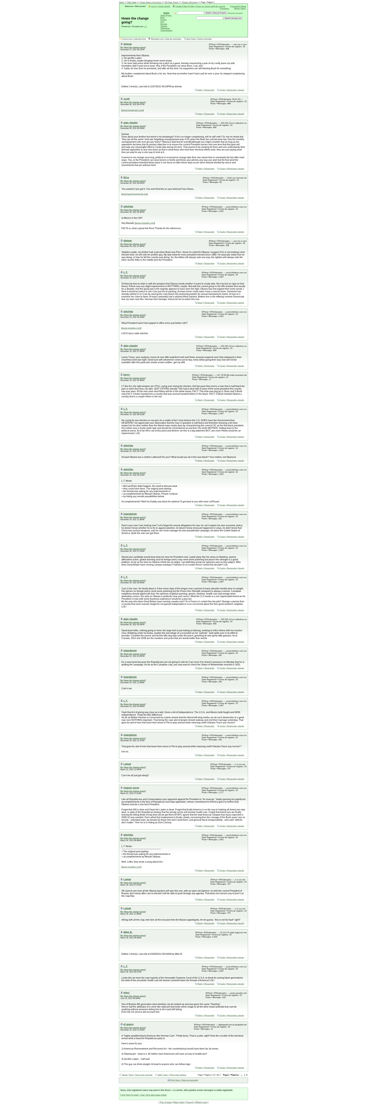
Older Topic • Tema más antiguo (171, 1075)
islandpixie (130, 513)
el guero (128, 1024)
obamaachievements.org (134, 194)
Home (121, 2)
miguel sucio (131, 787)
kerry (126, 374)
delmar (127, 43)
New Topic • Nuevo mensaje (199, 39)
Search (190, 1102)
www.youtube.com (145, 223)
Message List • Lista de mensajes (166, 39)
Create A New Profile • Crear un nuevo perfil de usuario (200, 6)
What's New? (240, 8)
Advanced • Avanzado (235, 13)
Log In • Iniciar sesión (160, 6)
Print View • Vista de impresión (184, 1080)
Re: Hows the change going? (133, 47)
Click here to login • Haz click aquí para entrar (143, 1095)
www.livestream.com (132, 110)
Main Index (131, 2)
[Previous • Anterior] (242, 1075)
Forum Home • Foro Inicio (150, 2)
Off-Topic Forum (171, 2)
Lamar (127, 763)
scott (126, 98)
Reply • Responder (205, 90)
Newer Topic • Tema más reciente (137, 1075)
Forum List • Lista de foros (134, 39)
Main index (179, 1102)
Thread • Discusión (189, 2)
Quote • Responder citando (231, 90)
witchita (128, 206)
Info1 (126, 992)
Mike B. (127, 932)
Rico (126, 177)
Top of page (166, 1102)
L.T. (145, 26)
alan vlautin (130, 122)
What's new (201, 1102)
